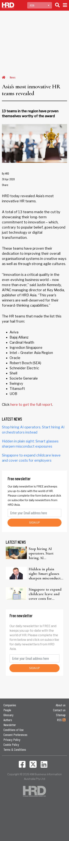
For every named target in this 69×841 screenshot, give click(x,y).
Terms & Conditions (14, 749)
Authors (7, 720)
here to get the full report (31, 405)
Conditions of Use (13, 730)
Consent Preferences (15, 735)
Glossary (8, 715)
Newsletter (9, 725)
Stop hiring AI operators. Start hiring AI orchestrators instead (45, 553)
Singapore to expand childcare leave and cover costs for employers (45, 594)
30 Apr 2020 (8, 179)
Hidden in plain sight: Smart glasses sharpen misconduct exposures (45, 574)
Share (5, 185)
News (13, 77)
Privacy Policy (11, 739)
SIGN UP (34, 522)
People (7, 710)
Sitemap (61, 715)
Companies (9, 705)
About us (61, 705)
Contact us (59, 710)
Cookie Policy (11, 744)
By (5, 173)
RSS (59, 720)
